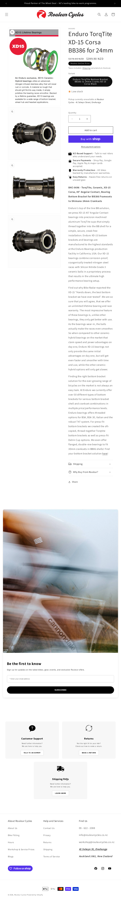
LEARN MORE (60, 793)
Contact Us (49, 828)
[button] (6, 14)
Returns (47, 842)
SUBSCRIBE (61, 690)
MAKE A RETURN (89, 753)
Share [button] (75, 481)
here (104, 453)
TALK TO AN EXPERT (32, 753)
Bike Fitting (13, 835)
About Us (12, 828)
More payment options (91, 146)
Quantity (72, 112)
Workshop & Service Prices (21, 849)
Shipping (86, 68)
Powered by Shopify (35, 895)
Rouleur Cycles (20, 895)
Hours (11, 842)
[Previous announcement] (6, 3)
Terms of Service (51, 856)
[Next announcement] (114, 3)
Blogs (11, 856)
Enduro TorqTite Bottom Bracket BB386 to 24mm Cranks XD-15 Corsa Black (90, 81)
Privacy (46, 835)
